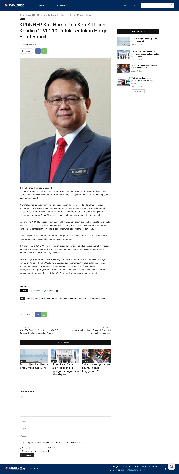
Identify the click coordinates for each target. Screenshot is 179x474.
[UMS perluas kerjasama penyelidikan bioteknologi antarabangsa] (123, 81)
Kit (61, 298)
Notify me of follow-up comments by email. (40, 448)
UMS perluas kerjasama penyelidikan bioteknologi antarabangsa (142, 80)
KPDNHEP (72, 298)
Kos (65, 298)
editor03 (25, 44)
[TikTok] (135, 5)
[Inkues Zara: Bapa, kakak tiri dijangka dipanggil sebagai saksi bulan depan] (65, 356)
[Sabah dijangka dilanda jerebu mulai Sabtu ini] (34, 356)
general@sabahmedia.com (133, 470)
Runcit (87, 298)
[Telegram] (125, 5)
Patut (81, 298)
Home (22, 15)
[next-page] (25, 380)
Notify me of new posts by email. (35, 451)
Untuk (23, 302)
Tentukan (95, 298)
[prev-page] (21, 380)
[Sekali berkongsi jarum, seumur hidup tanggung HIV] (96, 356)
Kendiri (54, 298)
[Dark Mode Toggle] (171, 466)
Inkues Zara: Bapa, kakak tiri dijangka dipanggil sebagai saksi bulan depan (65, 369)
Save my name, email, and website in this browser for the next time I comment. (56, 442)
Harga (42, 298)
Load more (137, 91)
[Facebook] (130, 5)
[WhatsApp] (44, 51)
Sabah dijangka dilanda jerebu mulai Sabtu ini (34, 366)
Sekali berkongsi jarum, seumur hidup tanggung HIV (96, 368)
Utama (28, 15)
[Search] (171, 5)
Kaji (48, 298)
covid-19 (29, 298)
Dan (36, 298)
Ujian (103, 298)
